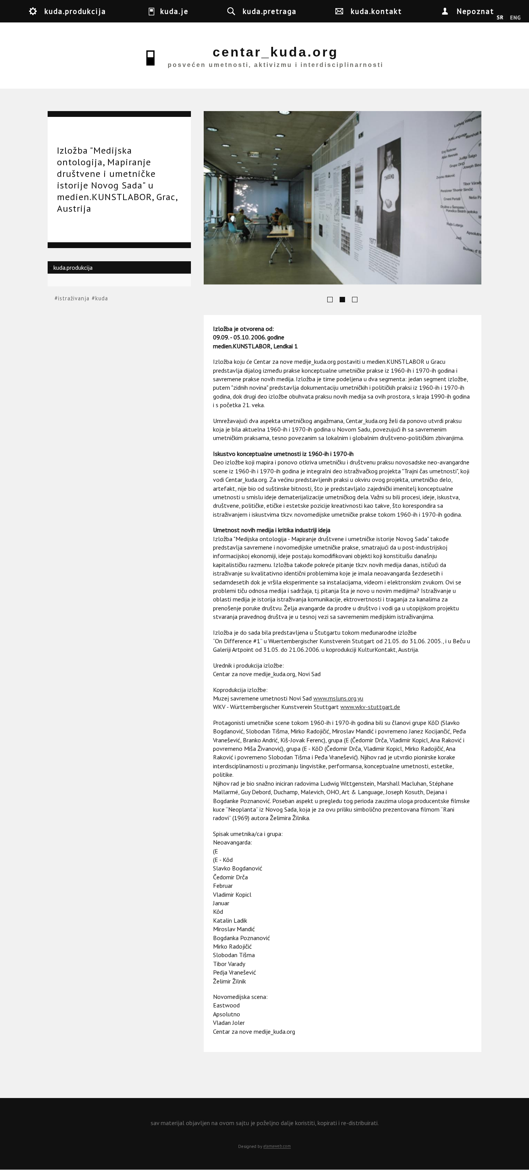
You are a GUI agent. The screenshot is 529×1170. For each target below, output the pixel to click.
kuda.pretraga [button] (270, 11)
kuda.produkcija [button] (75, 11)
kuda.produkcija (73, 267)
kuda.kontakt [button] (376, 11)
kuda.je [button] (174, 11)
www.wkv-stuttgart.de (370, 707)
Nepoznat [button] (475, 11)
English (515, 18)
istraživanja (73, 298)
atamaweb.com (277, 1146)
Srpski (500, 18)
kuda (101, 298)
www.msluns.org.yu (338, 698)
